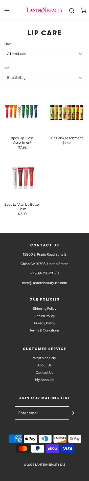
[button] (44, 54)
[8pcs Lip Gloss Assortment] (22, 111)
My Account (44, 380)
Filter (7, 44)
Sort (7, 68)
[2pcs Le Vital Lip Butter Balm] (22, 177)
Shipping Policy (44, 308)
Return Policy (44, 316)
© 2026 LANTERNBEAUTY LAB (44, 464)
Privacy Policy (44, 323)
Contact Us (44, 373)
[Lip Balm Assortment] (66, 111)
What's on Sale (44, 358)
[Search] (71, 10)
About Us (44, 365)
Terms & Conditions (44, 330)
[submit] (73, 413)
